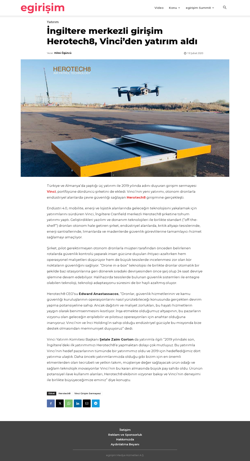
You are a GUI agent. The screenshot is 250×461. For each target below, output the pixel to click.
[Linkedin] (78, 403)
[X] (60, 403)
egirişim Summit (198, 8)
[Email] (87, 403)
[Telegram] (96, 403)
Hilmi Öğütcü (62, 53)
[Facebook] (51, 403)
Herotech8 (65, 393)
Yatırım (53, 22)
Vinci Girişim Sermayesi (87, 393)
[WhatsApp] (69, 403)
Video (158, 8)
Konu (173, 8)
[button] (224, 8)
